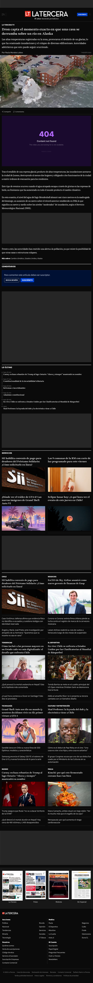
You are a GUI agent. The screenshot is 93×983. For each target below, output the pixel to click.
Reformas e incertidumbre (14, 388)
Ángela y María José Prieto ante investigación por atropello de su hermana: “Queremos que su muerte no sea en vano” (22, 633)
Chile (4, 576)
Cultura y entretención (59, 706)
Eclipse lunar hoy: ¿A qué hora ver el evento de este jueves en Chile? (69, 499)
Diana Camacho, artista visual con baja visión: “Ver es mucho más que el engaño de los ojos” (69, 812)
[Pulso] (35, 898)
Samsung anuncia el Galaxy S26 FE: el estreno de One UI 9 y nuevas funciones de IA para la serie (22, 757)
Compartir (7, 112)
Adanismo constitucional (13, 395)
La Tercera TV (8, 25)
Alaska (39, 258)
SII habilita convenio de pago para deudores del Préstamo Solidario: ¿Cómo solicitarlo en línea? (21, 461)
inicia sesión (12, 280)
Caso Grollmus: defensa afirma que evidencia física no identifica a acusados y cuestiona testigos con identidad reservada (23, 621)
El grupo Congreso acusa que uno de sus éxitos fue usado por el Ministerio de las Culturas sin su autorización (69, 759)
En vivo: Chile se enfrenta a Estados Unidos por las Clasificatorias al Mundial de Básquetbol (41, 402)
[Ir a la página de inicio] (46, 14)
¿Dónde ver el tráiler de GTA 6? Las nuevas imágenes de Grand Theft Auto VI (22, 500)
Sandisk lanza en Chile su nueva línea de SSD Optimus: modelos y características (21, 749)
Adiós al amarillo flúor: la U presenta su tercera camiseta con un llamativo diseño (68, 697)
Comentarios (19, 112)
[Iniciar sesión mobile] (89, 14)
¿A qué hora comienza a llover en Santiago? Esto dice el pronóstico (22, 697)
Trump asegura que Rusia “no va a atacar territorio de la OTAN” (23, 812)
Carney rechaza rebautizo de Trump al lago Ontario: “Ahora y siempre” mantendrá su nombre (42, 374)
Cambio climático (17, 258)
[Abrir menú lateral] (4, 14)
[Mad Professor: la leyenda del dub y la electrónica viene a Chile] (69, 730)
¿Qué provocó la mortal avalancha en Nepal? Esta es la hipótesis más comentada (23, 685)
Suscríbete (28, 280)
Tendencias (7, 642)
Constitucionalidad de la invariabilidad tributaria (23, 381)
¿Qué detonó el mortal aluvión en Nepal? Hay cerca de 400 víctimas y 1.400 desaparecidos (21, 821)
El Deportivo (54, 642)
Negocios (52, 576)
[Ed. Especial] (82, 898)
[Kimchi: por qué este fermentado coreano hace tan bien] (69, 794)
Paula (50, 769)
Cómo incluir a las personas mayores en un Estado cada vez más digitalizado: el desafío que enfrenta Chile (23, 649)
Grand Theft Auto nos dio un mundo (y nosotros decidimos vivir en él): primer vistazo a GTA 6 (22, 712)
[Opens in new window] (59, 898)
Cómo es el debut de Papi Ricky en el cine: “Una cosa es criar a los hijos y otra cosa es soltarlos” (68, 749)
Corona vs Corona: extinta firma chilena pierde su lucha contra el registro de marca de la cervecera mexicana (69, 621)
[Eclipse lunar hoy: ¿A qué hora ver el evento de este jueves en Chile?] (69, 518)
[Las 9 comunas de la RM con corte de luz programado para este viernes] (69, 479)
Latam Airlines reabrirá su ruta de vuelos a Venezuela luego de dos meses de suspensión (67, 631)
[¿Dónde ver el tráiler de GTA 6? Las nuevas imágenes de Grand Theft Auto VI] (23, 518)
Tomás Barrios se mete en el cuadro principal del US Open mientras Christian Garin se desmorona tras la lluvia (68, 687)
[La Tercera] (12, 900)
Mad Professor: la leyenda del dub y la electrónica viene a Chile (29, 409)
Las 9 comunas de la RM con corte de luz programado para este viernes (69, 460)
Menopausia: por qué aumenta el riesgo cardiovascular (65, 821)
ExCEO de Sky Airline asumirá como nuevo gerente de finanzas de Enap (67, 582)
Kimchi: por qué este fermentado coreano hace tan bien (65, 774)
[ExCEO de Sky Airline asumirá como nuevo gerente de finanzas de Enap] (69, 601)
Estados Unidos (31, 258)
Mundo (5, 769)
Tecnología (7, 706)
